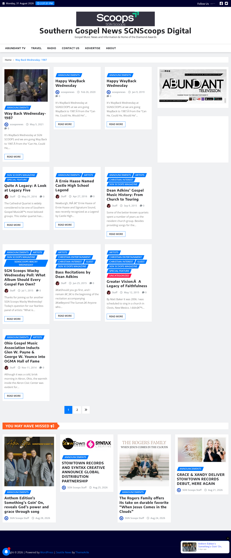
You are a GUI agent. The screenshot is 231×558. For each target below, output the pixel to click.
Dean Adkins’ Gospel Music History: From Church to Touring (125, 194)
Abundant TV (15, 48)
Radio (51, 48)
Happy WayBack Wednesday (70, 83)
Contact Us (70, 48)
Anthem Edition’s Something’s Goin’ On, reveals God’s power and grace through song (26, 505)
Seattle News (63, 552)
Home (8, 59)
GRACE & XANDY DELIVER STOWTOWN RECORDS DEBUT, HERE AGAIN (201, 479)
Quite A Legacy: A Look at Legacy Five (25, 187)
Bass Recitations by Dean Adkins (73, 274)
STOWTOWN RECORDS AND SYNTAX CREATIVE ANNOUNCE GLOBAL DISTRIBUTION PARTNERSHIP (83, 472)
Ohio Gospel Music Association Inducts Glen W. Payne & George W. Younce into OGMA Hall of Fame (24, 352)
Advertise (92, 48)
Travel (36, 48)
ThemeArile (82, 552)
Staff (12, 196)
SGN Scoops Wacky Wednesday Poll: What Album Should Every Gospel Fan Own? (24, 277)
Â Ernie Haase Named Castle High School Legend (74, 185)
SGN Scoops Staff (19, 518)
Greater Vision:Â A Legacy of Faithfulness (127, 283)
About (111, 48)
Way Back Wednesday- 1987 (31, 59)
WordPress (46, 552)
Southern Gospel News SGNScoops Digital (115, 30)
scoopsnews (16, 124)
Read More (14, 156)
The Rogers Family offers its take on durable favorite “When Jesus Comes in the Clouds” (144, 505)
